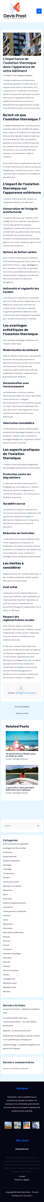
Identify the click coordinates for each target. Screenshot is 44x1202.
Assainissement (9, 856)
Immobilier (8, 907)
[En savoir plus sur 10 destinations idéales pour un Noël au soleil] (22, 741)
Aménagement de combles (14, 848)
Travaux (6, 975)
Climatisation (9, 873)
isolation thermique (12, 125)
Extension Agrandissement (14, 903)
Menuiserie (7, 928)
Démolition (8, 890)
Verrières (6, 991)
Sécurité (6, 962)
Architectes (7, 852)
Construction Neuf (11, 882)
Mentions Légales (22, 1180)
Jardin (5, 920)
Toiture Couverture (11, 970)
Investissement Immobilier (14, 911)
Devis (5, 894)
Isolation (6, 915)
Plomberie (7, 949)
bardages (31, 265)
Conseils (6, 877)
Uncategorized (9, 979)
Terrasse (6, 966)
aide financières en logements (15, 844)
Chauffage (7, 869)
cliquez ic (29, 677)
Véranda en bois (9, 987)
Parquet (6, 937)
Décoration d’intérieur (12, 886)
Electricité (7, 899)
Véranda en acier (10, 983)
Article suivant (22, 713)
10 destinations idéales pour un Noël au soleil (21, 754)
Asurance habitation (11, 861)
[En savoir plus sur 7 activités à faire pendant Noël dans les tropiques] (22, 774)
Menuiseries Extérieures (13, 932)
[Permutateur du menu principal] (39, 11)
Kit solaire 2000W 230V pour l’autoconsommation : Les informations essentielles (19, 1022)
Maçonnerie (8, 924)
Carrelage (7, 865)
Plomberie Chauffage (12, 953)
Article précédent (22, 707)
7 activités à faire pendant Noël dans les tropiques (20, 788)
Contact (22, 1176)
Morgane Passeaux (26, 693)
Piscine (6, 945)
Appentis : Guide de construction (17, 1031)
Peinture (6, 941)
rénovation (7, 958)
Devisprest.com (22, 1149)
